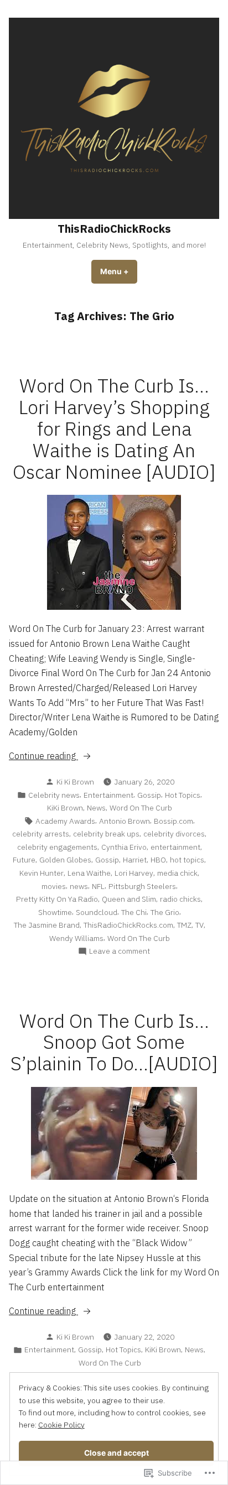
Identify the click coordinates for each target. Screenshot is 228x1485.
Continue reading (43, 756)
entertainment (175, 847)
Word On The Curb (141, 808)
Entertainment (108, 795)
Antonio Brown (124, 821)
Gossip (149, 795)
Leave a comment (119, 951)
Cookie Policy (61, 1425)
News (96, 808)
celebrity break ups (106, 834)
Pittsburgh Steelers (142, 886)
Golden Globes (65, 860)
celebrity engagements (57, 847)
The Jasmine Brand (47, 925)
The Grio (165, 912)
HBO (158, 860)
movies (54, 886)
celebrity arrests (40, 834)
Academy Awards (65, 821)
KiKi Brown (65, 808)
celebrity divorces (174, 834)
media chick (177, 873)
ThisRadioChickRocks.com (128, 925)
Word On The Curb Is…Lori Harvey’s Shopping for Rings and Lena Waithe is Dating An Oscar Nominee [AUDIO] (114, 428)
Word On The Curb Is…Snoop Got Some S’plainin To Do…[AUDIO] (114, 1042)
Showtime (55, 912)
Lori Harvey (134, 873)
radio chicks (180, 899)
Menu (118, 271)
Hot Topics (182, 795)
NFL (98, 886)
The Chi (134, 912)
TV (199, 925)
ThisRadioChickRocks (114, 228)
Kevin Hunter (41, 873)
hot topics (187, 860)
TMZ (184, 925)
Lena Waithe (89, 873)
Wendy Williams (76, 938)
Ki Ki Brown (75, 782)
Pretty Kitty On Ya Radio (57, 899)
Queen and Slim (129, 899)
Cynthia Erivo (124, 847)
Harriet (135, 860)
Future (24, 860)
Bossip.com (173, 821)
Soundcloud (96, 912)
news (79, 886)
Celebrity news (54, 795)
